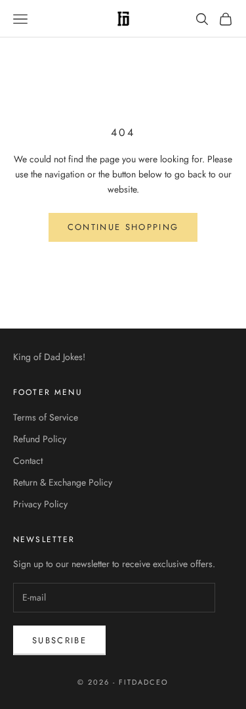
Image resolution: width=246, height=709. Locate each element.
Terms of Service (45, 417)
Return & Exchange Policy (62, 482)
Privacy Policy (40, 504)
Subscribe (59, 640)
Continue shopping (123, 227)
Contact (28, 460)
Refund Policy (39, 439)
